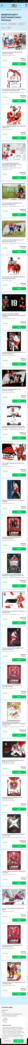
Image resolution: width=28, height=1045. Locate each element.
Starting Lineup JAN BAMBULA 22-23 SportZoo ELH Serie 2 (12, 798)
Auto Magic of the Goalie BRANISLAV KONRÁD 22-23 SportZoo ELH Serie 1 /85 (13, 574)
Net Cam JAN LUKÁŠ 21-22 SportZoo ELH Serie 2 (13, 909)
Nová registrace (23, 1)
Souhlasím (18, 1041)
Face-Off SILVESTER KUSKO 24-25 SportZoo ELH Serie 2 (11, 390)
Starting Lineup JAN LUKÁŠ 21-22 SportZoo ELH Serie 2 (13, 872)
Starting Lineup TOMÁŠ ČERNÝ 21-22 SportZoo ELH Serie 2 (12, 685)
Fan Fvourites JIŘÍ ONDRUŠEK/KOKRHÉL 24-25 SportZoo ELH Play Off (14, 277)
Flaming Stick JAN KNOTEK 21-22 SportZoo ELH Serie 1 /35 (13, 611)
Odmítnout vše (8, 1041)
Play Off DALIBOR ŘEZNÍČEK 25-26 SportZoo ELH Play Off (14, 126)
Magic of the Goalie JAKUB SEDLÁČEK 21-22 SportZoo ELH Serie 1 (13, 761)
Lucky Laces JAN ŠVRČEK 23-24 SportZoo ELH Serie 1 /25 (13, 835)
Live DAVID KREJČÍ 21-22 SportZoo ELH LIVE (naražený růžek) (13, 983)
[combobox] (12, 24)
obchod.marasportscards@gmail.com (12, 1014)
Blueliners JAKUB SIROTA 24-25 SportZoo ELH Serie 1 (13, 501)
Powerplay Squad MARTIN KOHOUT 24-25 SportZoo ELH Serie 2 (13, 353)
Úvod (2, 9)
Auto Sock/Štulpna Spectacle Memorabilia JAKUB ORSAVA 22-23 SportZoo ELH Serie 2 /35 (11, 164)
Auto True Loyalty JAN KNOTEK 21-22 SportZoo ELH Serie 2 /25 (12, 203)
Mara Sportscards (12, 1016)
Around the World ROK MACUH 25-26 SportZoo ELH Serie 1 (12, 53)
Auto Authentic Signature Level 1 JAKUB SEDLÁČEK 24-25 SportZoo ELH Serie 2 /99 (13, 427)
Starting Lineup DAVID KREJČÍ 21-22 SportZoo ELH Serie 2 (12, 538)
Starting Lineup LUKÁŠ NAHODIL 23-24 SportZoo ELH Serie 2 (12, 648)
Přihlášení (16, 1)
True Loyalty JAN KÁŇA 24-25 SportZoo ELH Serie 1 (13, 464)
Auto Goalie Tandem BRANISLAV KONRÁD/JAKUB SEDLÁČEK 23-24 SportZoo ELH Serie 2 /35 (14, 723)
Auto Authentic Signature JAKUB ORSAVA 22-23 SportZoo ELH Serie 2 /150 (13, 90)
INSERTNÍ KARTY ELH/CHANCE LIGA (13, 9)
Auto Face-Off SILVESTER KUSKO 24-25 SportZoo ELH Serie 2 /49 (13, 240)
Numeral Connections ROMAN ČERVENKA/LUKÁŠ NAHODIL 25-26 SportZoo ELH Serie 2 (14, 315)
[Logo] (14, 5)
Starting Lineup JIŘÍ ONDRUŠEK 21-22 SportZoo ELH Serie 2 (12, 946)
